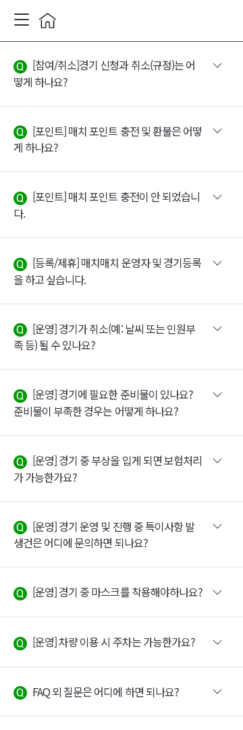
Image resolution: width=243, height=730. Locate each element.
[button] (121, 73)
